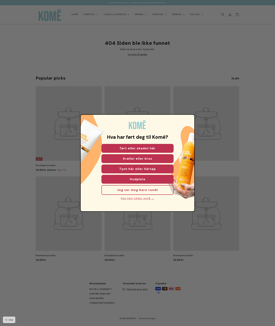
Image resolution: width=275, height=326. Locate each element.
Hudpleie (138, 179)
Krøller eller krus (137, 158)
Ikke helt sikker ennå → (137, 198)
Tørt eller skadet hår (137, 148)
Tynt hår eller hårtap (137, 169)
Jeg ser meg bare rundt (137, 190)
